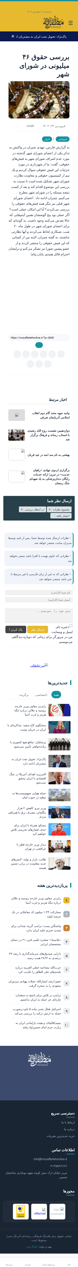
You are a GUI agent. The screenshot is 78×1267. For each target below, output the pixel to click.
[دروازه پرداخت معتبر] (20, 1211)
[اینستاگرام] (68, 4)
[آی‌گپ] (18, 4)
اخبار (47, 139)
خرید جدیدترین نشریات (61, 1136)
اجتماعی (62, 139)
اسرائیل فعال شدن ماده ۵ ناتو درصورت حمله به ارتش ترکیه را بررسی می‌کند (37, 1011)
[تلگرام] (51, 4)
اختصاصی (41, 695)
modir (30, 126)
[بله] (35, 4)
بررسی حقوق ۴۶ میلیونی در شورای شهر (44, 65)
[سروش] (17, 354)
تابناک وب (31, 1246)
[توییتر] (48, 364)
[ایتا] (43, 4)
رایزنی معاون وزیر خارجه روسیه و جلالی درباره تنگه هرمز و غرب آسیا (36, 900)
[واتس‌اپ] (60, 4)
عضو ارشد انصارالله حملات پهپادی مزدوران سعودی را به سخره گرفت (35, 983)
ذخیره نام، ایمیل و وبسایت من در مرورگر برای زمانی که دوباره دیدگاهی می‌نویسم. (42, 634)
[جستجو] (7, 23)
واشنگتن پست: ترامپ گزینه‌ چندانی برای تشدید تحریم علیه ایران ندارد (36, 928)
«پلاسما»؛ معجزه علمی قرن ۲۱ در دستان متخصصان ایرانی (36, 941)
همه (56, 695)
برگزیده (24, 695)
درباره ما (69, 1129)
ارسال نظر (37, 629)
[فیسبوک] (39, 364)
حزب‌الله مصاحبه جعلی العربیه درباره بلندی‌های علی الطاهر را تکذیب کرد (38, 969)
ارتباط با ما (68, 1122)
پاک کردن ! (15, 629)
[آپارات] (10, 4)
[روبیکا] (26, 4)
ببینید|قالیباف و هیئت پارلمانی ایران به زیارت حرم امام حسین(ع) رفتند (38, 1025)
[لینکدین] (30, 364)
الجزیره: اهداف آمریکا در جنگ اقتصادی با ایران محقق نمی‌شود (41, 38)
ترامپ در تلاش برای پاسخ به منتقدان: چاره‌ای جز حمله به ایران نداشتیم (38, 997)
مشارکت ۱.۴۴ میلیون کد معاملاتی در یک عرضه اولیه (36, 914)
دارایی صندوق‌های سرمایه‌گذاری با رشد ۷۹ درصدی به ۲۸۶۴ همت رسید (35, 955)
